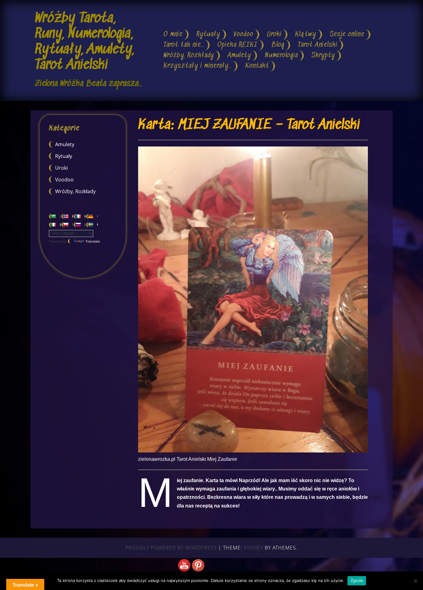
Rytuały (208, 34)
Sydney (253, 547)
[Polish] (67, 224)
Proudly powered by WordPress (171, 547)
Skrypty (323, 55)
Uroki (274, 34)
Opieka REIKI (237, 45)
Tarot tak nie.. (184, 45)
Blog (277, 45)
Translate (92, 241)
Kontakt (257, 66)
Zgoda (357, 580)
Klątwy (305, 34)
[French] (79, 216)
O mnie (173, 34)
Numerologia (281, 55)
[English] (67, 216)
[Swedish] (92, 224)
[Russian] (79, 224)
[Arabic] (55, 216)
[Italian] (55, 224)
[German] (92, 216)
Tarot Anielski (317, 45)
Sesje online (347, 34)
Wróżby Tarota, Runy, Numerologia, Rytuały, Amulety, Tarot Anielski (84, 42)
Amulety (239, 55)
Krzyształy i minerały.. (198, 66)
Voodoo (243, 34)
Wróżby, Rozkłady (189, 55)
